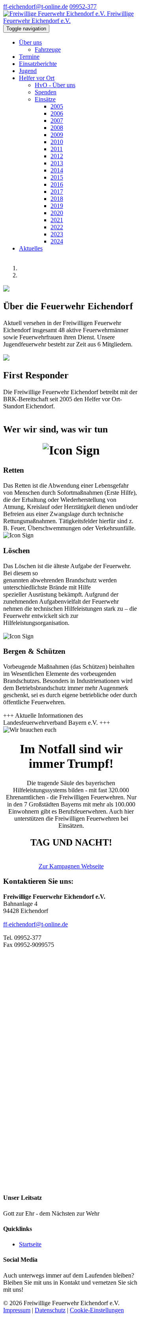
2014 (56, 170)
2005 (56, 106)
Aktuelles (31, 248)
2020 (56, 213)
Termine (29, 56)
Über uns (30, 42)
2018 (56, 198)
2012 (56, 156)
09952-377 (83, 6)
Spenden (45, 92)
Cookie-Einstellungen (97, 1310)
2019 (56, 205)
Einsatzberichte (38, 63)
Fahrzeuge (48, 49)
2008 (56, 127)
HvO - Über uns (55, 85)
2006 (56, 113)
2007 (56, 120)
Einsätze (45, 99)
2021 (56, 220)
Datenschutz (50, 1310)
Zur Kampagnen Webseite (71, 866)
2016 (56, 184)
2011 (56, 149)
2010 (56, 141)
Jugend (28, 70)
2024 (56, 241)
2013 (56, 163)
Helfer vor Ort (36, 78)
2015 (56, 177)
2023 (56, 234)
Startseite (30, 1244)
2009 (56, 134)
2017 (56, 191)
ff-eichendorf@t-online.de (35, 6)
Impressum (16, 1310)
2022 (56, 227)
